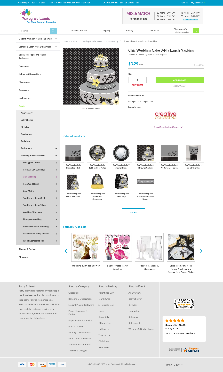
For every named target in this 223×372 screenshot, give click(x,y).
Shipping (106, 30)
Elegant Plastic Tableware (81, 304)
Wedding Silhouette (32, 212)
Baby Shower (27, 120)
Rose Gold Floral (31, 184)
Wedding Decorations (33, 240)
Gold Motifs (28, 191)
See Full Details (190, 19)
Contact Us (154, 30)
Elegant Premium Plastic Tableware (35, 38)
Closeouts (23, 257)
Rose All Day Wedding (34, 169)
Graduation (26, 134)
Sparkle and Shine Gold (34, 198)
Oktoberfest (104, 323)
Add (179, 80)
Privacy (129, 30)
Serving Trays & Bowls (79, 332)
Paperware (24, 66)
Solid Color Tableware (79, 338)
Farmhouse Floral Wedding (36, 226)
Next (201, 251)
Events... (23, 106)
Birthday (25, 127)
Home (65, 41)
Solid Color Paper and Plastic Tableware (32, 56)
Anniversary (26, 113)
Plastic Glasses (75, 326)
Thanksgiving (105, 335)
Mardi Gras (104, 298)
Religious (25, 141)
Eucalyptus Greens (31, 162)
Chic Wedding (29, 176)
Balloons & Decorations (30, 74)
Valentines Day (106, 292)
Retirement (26, 148)
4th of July (103, 316)
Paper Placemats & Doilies (78, 312)
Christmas (103, 341)
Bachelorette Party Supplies (36, 233)
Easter (101, 310)
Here (137, 2)
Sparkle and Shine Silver (34, 205)
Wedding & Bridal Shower (33, 155)
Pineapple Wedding (32, 219)
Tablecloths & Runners (79, 344)
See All (133, 212)
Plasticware (24, 82)
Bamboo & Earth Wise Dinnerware (35, 46)
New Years (103, 347)
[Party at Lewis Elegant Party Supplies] (46, 16)
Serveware (24, 90)
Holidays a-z (25, 98)
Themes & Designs (27, 249)
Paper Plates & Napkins (80, 320)
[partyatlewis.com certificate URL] (184, 349)
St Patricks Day (106, 304)
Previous (66, 251)
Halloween (103, 329)
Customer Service (78, 30)
